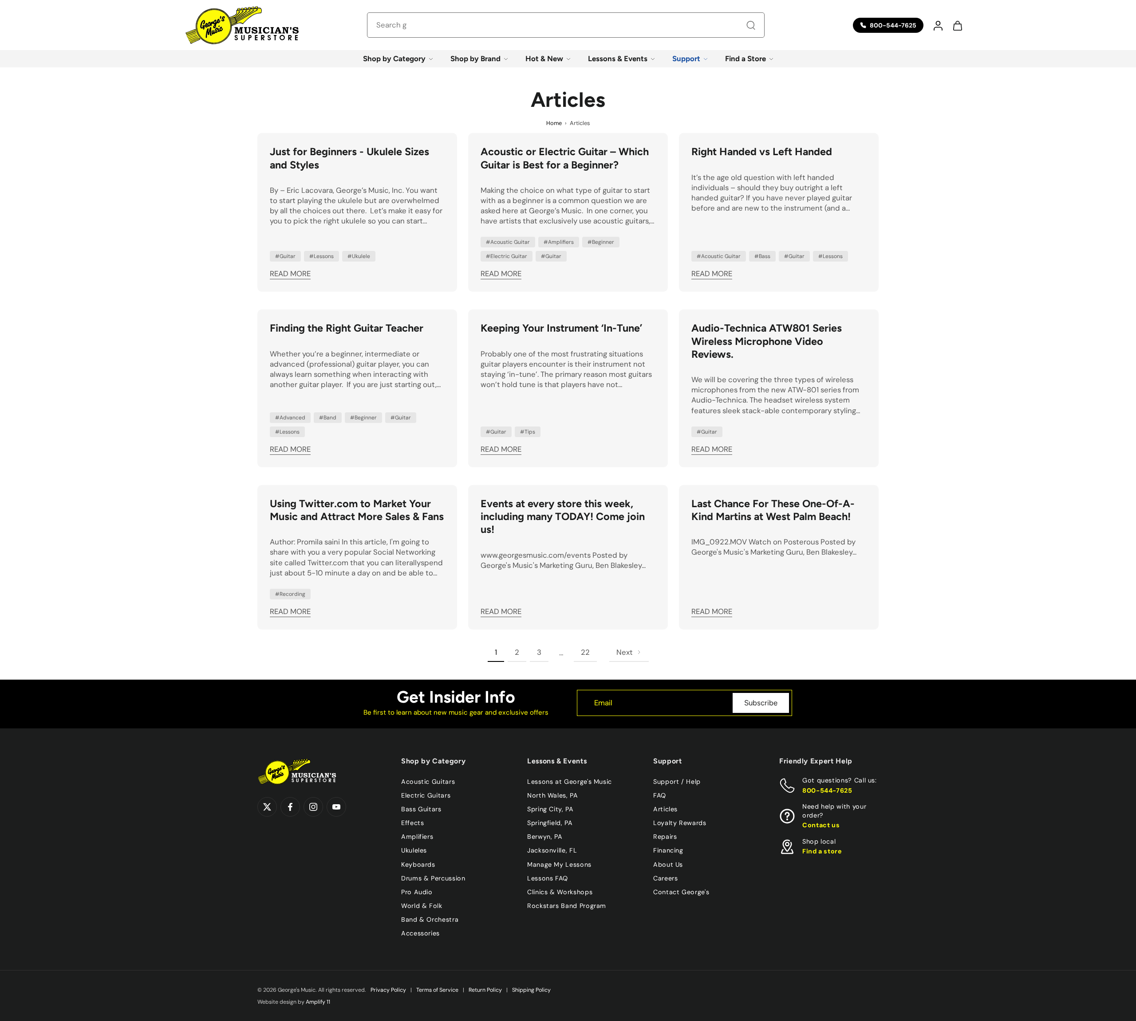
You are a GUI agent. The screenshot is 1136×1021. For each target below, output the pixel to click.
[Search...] (751, 25)
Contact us (821, 825)
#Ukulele (358, 256)
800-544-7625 (827, 790)
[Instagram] (313, 807)
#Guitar (285, 256)
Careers (665, 878)
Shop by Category (394, 58)
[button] (937, 25)
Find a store (822, 851)
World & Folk (421, 905)
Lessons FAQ (547, 878)
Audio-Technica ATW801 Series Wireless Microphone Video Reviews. (766, 341)
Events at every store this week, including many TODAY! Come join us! (563, 516)
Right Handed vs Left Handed (761, 151)
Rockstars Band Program (566, 905)
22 (585, 652)
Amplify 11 (318, 1001)
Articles (665, 809)
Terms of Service (437, 990)
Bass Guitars (421, 809)
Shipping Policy (531, 990)
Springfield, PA (550, 823)
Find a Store (745, 58)
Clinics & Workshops (559, 892)
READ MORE (290, 273)
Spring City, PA (550, 809)
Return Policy (485, 990)
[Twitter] (267, 807)
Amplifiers (417, 837)
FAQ (659, 795)
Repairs (665, 837)
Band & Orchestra (429, 919)
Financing (668, 850)
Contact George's (681, 892)
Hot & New (544, 58)
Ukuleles (414, 850)
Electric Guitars (425, 795)
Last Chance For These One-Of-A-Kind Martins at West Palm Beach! (773, 510)
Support (686, 58)
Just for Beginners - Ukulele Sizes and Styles (349, 158)
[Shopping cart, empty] (957, 25)
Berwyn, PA (544, 837)
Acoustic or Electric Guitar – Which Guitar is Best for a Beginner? (565, 158)
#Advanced (290, 417)
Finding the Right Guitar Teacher (346, 328)
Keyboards (418, 864)
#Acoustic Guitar (508, 242)
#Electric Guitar (506, 256)
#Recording (290, 594)
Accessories (420, 933)
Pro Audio (417, 892)
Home (554, 123)
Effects (412, 823)
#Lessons (321, 256)
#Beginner (601, 242)
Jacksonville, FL (552, 850)
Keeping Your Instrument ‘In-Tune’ (561, 328)
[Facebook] (290, 807)
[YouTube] (336, 807)
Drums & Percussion (433, 878)
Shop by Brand (475, 58)
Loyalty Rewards (679, 823)
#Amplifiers (559, 242)
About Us (668, 864)
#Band (327, 417)
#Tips (527, 431)
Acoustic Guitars (428, 782)
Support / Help (677, 782)
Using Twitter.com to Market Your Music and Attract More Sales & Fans (357, 510)
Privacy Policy (388, 990)
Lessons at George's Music (569, 782)
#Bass (762, 256)
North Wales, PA (552, 795)
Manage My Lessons (559, 864)
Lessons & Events (617, 58)
